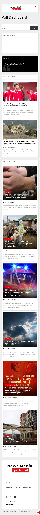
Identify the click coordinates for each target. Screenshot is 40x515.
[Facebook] (6, 497)
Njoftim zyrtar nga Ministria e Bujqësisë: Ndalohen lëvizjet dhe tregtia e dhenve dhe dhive (18, 243)
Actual (5, 139)
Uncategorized (10, 385)
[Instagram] (10, 497)
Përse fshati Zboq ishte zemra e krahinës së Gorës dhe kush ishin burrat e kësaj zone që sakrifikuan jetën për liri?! (19, 143)
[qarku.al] (15, 11)
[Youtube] (15, 497)
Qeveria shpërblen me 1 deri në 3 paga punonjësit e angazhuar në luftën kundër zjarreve (18, 390)
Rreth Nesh (9, 487)
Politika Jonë (27, 487)
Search (4, 25)
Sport (5, 101)
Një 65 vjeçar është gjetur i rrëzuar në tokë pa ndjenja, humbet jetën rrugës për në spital (19, 292)
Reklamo (18, 487)
